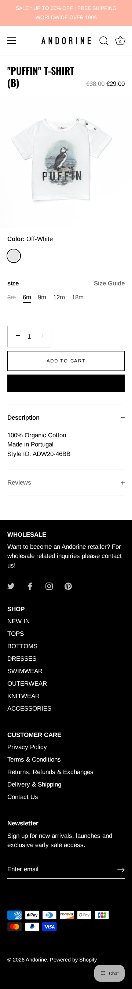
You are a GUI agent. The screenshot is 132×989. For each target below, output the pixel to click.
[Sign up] (121, 869)
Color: (30, 239)
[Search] (104, 42)
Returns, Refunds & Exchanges (50, 772)
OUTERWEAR (27, 683)
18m (78, 297)
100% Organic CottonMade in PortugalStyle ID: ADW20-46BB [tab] (38, 444)
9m (42, 297)
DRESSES (21, 658)
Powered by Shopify (73, 960)
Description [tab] (23, 417)
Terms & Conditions (34, 759)
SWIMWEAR (25, 671)
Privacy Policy (27, 747)
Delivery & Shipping (34, 784)
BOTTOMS (22, 646)
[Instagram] (49, 585)
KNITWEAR (23, 696)
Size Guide (109, 283)
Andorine (36, 960)
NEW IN (18, 621)
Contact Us (22, 796)
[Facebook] (30, 585)
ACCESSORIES (29, 708)
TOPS (15, 633)
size (66, 283)
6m (27, 297)
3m (11, 297)
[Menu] (12, 41)
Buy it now (66, 384)
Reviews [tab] (19, 482)
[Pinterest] (68, 585)
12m (59, 297)
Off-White (13, 255)
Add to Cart (66, 361)
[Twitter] (11, 585)
